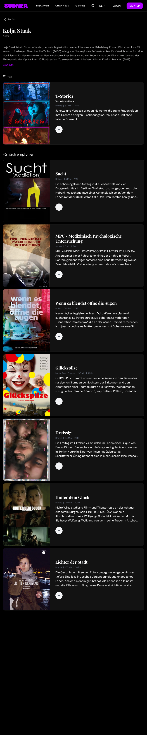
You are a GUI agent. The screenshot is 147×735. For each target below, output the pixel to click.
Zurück (12, 19)
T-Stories (64, 96)
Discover (42, 5)
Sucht (60, 173)
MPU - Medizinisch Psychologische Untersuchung (88, 238)
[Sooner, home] (16, 6)
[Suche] (93, 6)
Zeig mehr (8, 64)
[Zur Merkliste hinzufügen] (59, 129)
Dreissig (63, 432)
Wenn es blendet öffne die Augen (86, 303)
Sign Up (134, 5)
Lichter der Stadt (71, 562)
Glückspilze (66, 367)
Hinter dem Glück (72, 497)
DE (101, 5)
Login (117, 5)
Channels (62, 5)
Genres (80, 5)
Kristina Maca (67, 101)
